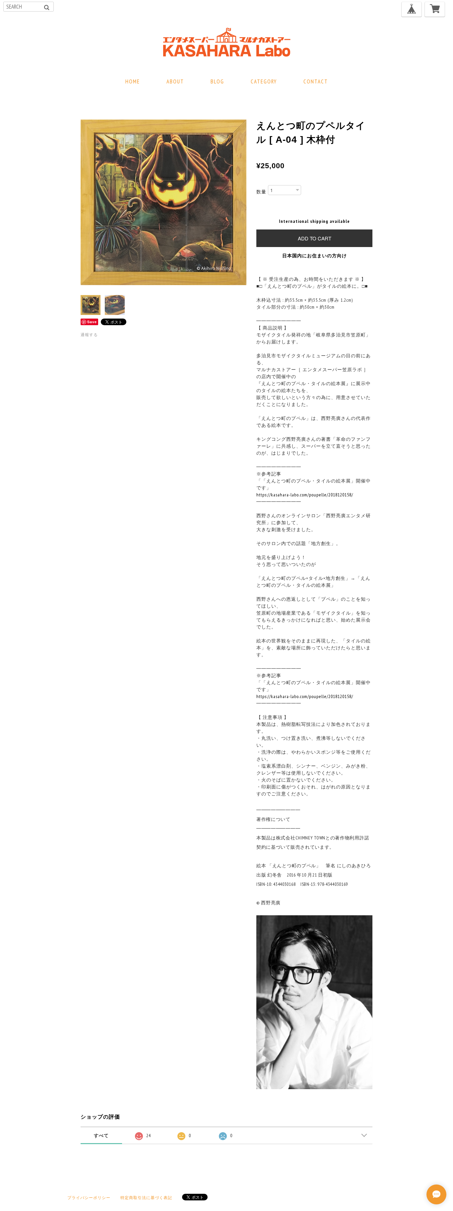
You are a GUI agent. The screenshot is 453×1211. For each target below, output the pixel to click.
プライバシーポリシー (88, 1197)
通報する (89, 334)
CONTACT (315, 81)
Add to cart (314, 238)
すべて (101, 1135)
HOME (132, 81)
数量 (261, 192)
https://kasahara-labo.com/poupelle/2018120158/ (304, 495)
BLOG (217, 81)
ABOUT (175, 81)
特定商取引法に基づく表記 (146, 1197)
